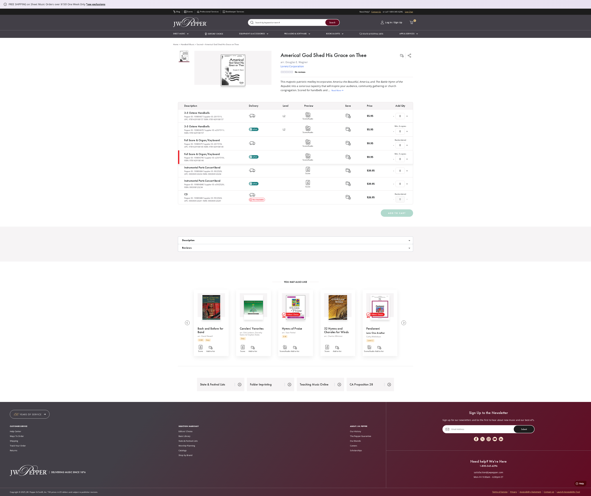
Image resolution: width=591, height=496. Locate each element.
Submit (524, 429)
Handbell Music (187, 44)
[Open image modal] (233, 71)
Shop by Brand (185, 455)
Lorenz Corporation (292, 66)
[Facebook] (476, 439)
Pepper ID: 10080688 (193, 198)
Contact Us (376, 11)
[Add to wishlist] (402, 56)
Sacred (200, 44)
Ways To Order (17, 436)
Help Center (15, 431)
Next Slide (403, 323)
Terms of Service (500, 491)
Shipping (14, 441)
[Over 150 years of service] (30, 414)
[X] (482, 439)
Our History (355, 431)
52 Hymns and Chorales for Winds (336, 330)
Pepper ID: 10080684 (193, 171)
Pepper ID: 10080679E (194, 157)
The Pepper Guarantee (360, 436)
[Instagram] (488, 439)
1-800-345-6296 (488, 466)
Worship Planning (187, 445)
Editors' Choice (185, 431)
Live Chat (409, 11)
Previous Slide (187, 323)
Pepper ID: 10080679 (193, 144)
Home (176, 44)
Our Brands (355, 441)
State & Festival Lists (188, 441)
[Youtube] (495, 439)
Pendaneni (373, 329)
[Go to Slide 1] (184, 56)
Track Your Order (18, 445)
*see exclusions (95, 4)
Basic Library (184, 436)
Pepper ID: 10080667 (193, 116)
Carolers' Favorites (251, 329)
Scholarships (356, 450)
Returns (13, 450)
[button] (181, 33)
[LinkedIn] (501, 439)
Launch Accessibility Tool (568, 491)
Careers (353, 445)
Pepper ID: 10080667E (194, 130)
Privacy (513, 491)
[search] (252, 23)
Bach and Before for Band (210, 330)
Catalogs (183, 450)
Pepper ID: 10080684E (194, 184)
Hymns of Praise (292, 329)
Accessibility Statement (530, 491)
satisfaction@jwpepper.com (488, 472)
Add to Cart (397, 213)
